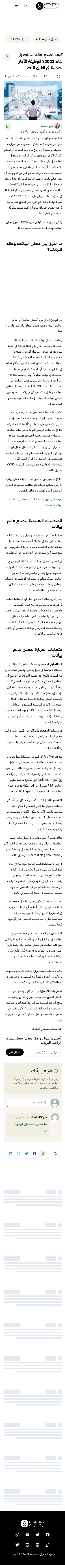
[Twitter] (17, 1544)
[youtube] (27, 1534)
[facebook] (47, 1534)
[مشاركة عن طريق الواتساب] (18, 1153)
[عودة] (7, 56)
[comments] (55, 1153)
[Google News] (27, 1544)
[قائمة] (16, 6)
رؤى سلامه (47, 126)
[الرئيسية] (58, 76)
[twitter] (37, 1534)
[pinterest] (37, 1544)
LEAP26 (14, 39)
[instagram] (17, 1534)
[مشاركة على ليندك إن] (10, 1153)
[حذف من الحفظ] (7, 126)
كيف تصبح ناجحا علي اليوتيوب (31, 1124)
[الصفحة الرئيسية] (48, 6)
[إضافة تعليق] (44, 1131)
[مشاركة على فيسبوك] (34, 1153)
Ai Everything (44, 39)
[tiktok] (47, 1544)
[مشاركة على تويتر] (26, 1153)
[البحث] (25, 6)
